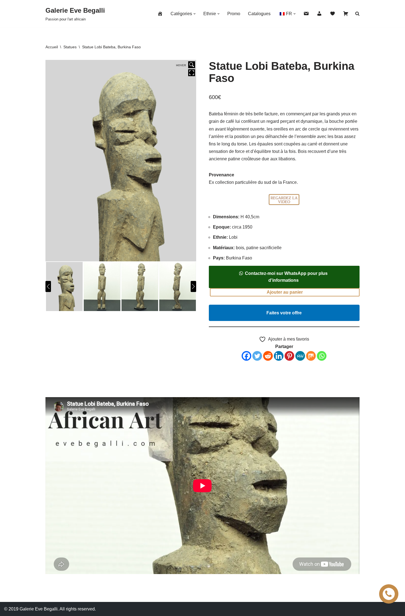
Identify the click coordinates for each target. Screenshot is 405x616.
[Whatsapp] (321, 356)
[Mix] (311, 356)
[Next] (193, 286)
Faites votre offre (284, 312)
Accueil (51, 47)
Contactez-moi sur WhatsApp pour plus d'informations (286, 277)
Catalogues (259, 13)
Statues (70, 47)
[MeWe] (300, 356)
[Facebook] (246, 356)
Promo (233, 13)
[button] (194, 14)
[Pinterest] (289, 356)
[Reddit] (268, 356)
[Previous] (48, 286)
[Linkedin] (279, 356)
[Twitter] (257, 356)
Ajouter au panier (285, 292)
